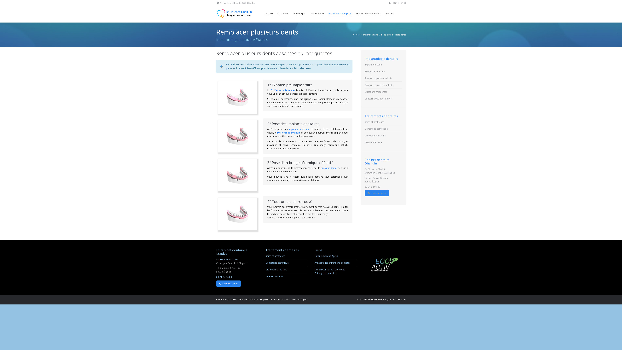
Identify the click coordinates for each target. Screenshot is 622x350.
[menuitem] (269, 13)
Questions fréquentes (376, 91)
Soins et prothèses (374, 121)
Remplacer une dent (375, 71)
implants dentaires (299, 129)
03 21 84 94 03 (372, 186)
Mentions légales (299, 299)
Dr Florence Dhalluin (283, 90)
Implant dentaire (373, 64)
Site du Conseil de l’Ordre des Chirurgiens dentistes (330, 271)
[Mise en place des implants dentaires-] (237, 136)
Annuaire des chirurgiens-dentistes (333, 262)
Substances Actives (281, 299)
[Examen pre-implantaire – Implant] (237, 97)
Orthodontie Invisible (375, 135)
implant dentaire (330, 167)
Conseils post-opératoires (378, 98)
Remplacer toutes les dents (379, 85)
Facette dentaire (373, 142)
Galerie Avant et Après (326, 255)
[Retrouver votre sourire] (237, 214)
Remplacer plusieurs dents (378, 78)
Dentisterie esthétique (376, 128)
